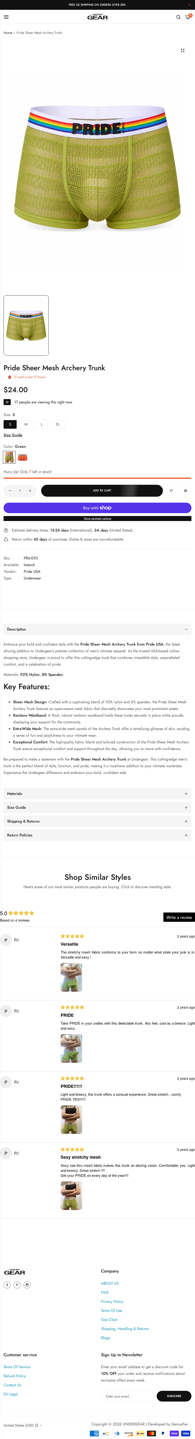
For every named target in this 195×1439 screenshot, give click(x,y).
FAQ (104, 1292)
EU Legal (11, 1394)
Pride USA (32, 571)
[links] (8, 1284)
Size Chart (109, 1319)
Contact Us (12, 1385)
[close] (189, 5)
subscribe (174, 1396)
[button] (171, 491)
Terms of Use (111, 1310)
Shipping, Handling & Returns (125, 1328)
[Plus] (30, 490)
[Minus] (10, 490)
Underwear (32, 578)
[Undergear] (97, 16)
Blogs (105, 1337)
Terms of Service (17, 1367)
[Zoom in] (182, 50)
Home (8, 32)
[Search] (178, 16)
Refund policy (15, 1376)
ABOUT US (110, 1283)
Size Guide (13, 435)
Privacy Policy (112, 1301)
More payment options (97, 518)
